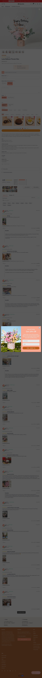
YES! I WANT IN (31, 348)
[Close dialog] (39, 327)
